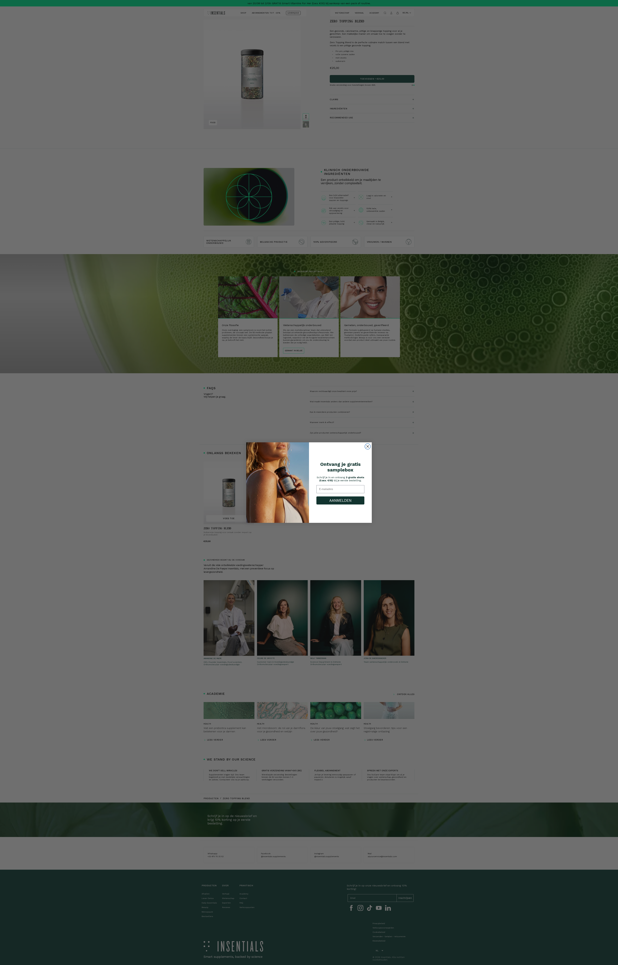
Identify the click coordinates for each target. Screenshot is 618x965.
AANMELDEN (340, 500)
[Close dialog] (367, 446)
